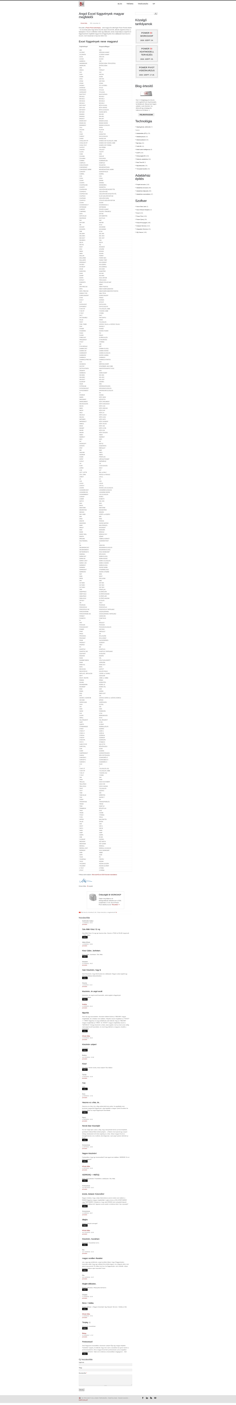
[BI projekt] (81, 6)
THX (83, 1083)
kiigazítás (85, 1013)
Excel (137, 213)
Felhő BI (138, 146)
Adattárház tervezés (142, 187)
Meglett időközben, (89, 1284)
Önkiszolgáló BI (140, 156)
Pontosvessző (87, 1342)
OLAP (138, 152)
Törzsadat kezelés (141, 169)
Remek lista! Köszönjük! (91, 1126)
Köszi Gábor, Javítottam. (91, 951)
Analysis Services (141, 226)
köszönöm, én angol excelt (92, 991)
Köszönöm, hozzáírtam (90, 1239)
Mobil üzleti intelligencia (143, 149)
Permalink (84, 924)
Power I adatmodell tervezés (147, 52)
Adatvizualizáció (141, 140)
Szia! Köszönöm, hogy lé (91, 970)
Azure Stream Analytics (143, 209)
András (84, 1004)
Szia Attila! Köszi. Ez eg (91, 929)
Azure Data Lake (141, 206)
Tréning (129, 4)
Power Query (140, 219)
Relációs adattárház (142, 159)
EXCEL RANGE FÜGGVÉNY (93, 1194)
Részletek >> (116, 904)
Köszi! (84, 1064)
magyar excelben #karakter (92, 1258)
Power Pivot (139, 216)
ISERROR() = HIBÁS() (90, 1175)
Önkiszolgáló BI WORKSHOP (110, 895)
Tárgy (80, 1367)
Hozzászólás (83, 1373)
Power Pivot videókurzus (147, 69)
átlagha (84, 1220)
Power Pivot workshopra (93, 27)
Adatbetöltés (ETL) (141, 133)
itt (116, 912)
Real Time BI (140, 162)
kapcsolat (83, 1400)
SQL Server (139, 232)
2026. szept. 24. (146, 40)
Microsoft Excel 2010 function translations (104, 874)
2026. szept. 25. (146, 59)
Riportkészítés (140, 165)
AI (137, 130)
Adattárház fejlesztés (142, 191)
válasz (85, 937)
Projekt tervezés (141, 184)
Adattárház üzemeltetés (143, 194)
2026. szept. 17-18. (147, 75)
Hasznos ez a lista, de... (91, 1102)
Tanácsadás (143, 4)
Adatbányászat (140, 136)
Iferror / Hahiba (87, 1303)
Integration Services (142, 229)
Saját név (81, 1362)
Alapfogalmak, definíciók (143, 127)
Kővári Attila (86, 1036)
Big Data (138, 143)
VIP (154, 4)
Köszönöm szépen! (89, 1044)
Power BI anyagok (141, 222)
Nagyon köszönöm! (89, 1153)
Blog (120, 4)
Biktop (84, 1333)
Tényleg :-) (86, 1322)
